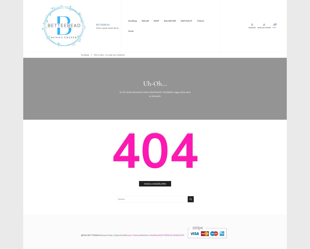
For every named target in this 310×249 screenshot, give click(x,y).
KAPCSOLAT (186, 21)
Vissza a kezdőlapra (155, 184)
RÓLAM (145, 21)
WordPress (154, 235)
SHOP (156, 21)
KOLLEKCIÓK (170, 21)
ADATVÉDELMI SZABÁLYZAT (171, 235)
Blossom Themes (132, 235)
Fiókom (200, 21)
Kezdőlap (132, 21)
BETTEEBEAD (103, 24)
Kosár (131, 31)
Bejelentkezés (264, 27)
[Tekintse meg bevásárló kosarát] (274, 25)
